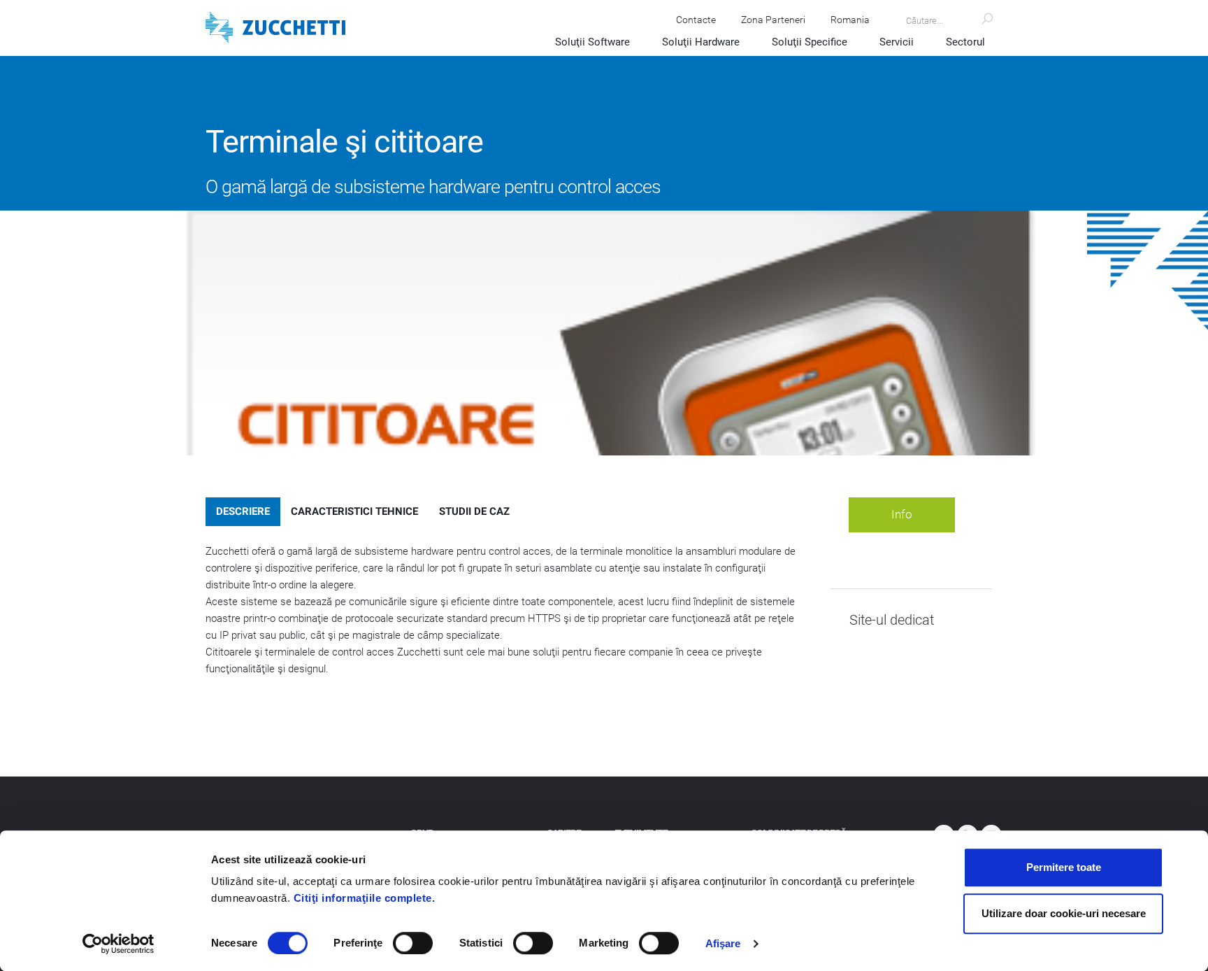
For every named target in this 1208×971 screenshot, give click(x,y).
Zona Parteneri (773, 19)
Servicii (896, 42)
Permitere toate (1063, 867)
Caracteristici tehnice (354, 511)
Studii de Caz (474, 511)
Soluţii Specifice (809, 42)
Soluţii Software (592, 42)
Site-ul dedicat (891, 620)
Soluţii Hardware (701, 42)
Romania (850, 19)
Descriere (243, 511)
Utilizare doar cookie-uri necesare (1064, 913)
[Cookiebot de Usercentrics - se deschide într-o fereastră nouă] (118, 943)
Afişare (723, 943)
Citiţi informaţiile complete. (365, 898)
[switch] (413, 943)
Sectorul (965, 42)
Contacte (696, 19)
